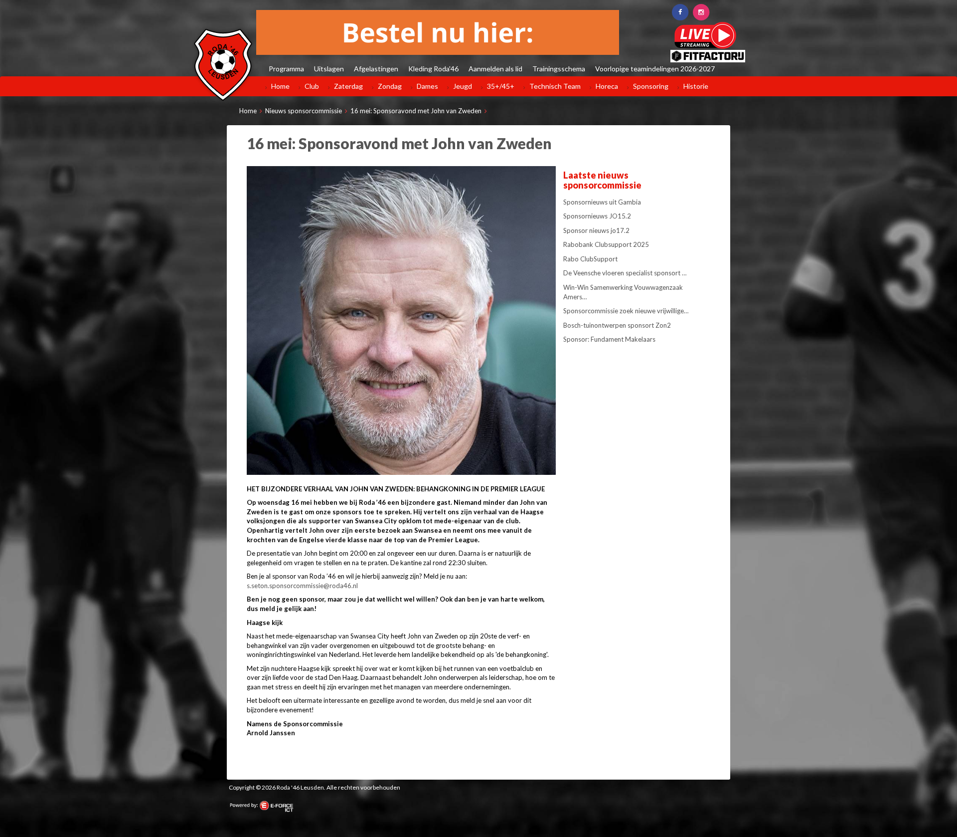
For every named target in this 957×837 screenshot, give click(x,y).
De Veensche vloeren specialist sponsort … (624, 273)
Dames (427, 86)
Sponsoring (650, 86)
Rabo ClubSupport (590, 259)
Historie (695, 86)
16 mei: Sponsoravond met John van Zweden (415, 111)
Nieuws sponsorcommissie (303, 111)
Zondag (390, 86)
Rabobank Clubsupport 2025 (606, 244)
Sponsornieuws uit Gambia (602, 202)
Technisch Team (555, 86)
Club (312, 86)
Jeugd (462, 86)
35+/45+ (500, 86)
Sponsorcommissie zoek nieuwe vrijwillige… (625, 311)
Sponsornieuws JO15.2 (597, 216)
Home (280, 86)
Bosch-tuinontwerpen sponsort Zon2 (617, 325)
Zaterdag (348, 86)
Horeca (607, 86)
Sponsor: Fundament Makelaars (609, 339)
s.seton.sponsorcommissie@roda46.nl (302, 586)
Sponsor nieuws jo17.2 (596, 230)
